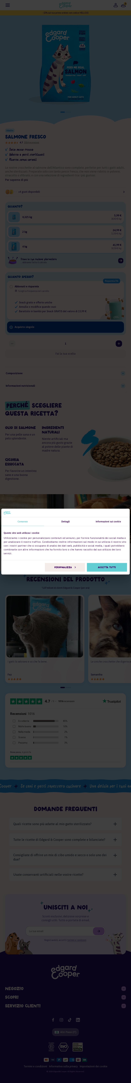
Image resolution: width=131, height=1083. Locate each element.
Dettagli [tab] (65, 521)
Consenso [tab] (23, 521)
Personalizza (63, 567)
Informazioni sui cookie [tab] (108, 521)
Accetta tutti (107, 567)
